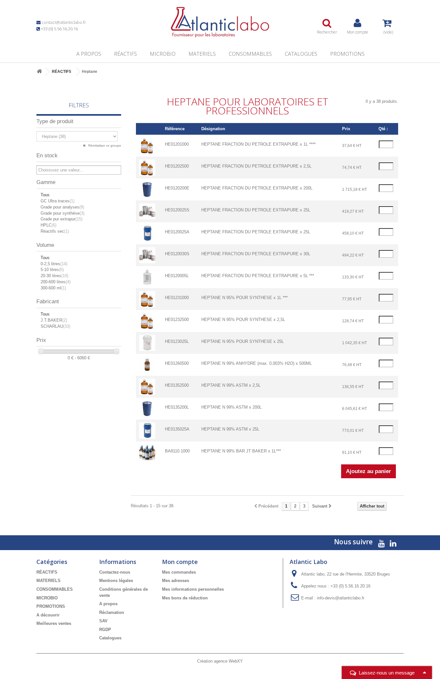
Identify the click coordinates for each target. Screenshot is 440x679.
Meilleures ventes (53, 623)
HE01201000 (177, 144)
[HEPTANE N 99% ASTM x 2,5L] (147, 386)
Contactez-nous (114, 572)
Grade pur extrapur (61, 219)
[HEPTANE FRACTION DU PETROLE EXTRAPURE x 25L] (147, 211)
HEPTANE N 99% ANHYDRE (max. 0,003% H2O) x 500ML (256, 363)
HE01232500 (177, 319)
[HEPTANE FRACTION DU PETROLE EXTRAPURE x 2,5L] (147, 167)
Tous (45, 194)
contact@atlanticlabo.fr (64, 22)
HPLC (48, 225)
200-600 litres (56, 281)
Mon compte (180, 562)
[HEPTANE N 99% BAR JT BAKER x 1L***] (147, 452)
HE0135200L (177, 407)
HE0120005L (177, 275)
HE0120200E (177, 188)
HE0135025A (177, 429)
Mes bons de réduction (185, 598)
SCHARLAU (55, 326)
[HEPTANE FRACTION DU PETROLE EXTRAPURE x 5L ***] (147, 277)
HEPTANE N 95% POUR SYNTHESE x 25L (242, 341)
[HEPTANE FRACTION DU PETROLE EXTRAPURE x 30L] (147, 255)
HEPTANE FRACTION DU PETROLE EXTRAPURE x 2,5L (256, 166)
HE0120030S (177, 253)
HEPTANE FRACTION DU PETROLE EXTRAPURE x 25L (255, 210)
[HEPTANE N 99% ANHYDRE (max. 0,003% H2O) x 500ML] (147, 364)
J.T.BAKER (54, 320)
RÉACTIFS (125, 53)
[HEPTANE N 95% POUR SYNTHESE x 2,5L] (147, 320)
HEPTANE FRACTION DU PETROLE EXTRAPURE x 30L (255, 253)
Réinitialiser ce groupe (104, 145)
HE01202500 (177, 166)
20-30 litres (54, 275)
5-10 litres (52, 269)
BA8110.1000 (177, 451)
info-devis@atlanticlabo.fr (340, 598)
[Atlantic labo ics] (220, 22)
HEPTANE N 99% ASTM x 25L (230, 429)
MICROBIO (163, 53)
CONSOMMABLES (250, 53)
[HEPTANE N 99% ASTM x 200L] (147, 408)
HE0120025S (177, 210)
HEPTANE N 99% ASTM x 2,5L (231, 385)
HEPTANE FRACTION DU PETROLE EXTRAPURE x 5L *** (257, 275)
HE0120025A (177, 231)
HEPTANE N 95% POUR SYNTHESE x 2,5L (243, 319)
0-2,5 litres (54, 263)
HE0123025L (177, 341)
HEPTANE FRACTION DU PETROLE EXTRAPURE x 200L (256, 188)
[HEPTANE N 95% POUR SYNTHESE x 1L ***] (147, 298)
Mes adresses (175, 580)
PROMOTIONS (347, 53)
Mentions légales (116, 580)
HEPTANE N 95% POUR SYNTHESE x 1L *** (244, 297)
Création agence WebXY (220, 661)
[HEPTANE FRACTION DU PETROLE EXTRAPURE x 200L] (147, 189)
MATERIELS (202, 53)
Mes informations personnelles (193, 589)
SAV (103, 620)
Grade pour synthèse (62, 213)
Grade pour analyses (62, 207)
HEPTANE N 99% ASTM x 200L (231, 407)
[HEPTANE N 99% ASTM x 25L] (147, 430)
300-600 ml (53, 288)
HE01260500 (177, 363)
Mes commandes (179, 572)
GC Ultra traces (57, 201)
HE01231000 (177, 297)
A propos (88, 53)
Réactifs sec (55, 231)
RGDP (105, 629)
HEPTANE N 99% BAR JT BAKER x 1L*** (241, 451)
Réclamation (111, 612)
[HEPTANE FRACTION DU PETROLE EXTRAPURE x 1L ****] (147, 145)
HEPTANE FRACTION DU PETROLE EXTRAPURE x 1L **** (258, 144)
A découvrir (48, 615)
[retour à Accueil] (39, 72)
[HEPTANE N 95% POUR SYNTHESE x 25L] (147, 342)
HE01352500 (177, 385)
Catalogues (301, 53)
